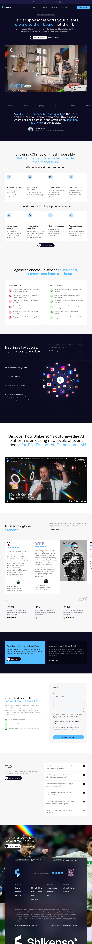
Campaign (18, 895)
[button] (36, 7)
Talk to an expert (83, 7)
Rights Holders (36, 888)
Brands (33, 895)
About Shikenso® (69, 888)
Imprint (75, 925)
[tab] (19, 372)
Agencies (34, 899)
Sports (17, 888)
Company (64, 7)
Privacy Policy (67, 925)
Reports (50, 892)
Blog (48, 895)
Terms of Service (56, 925)
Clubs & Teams (36, 892)
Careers (66, 892)
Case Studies (52, 888)
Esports (18, 892)
